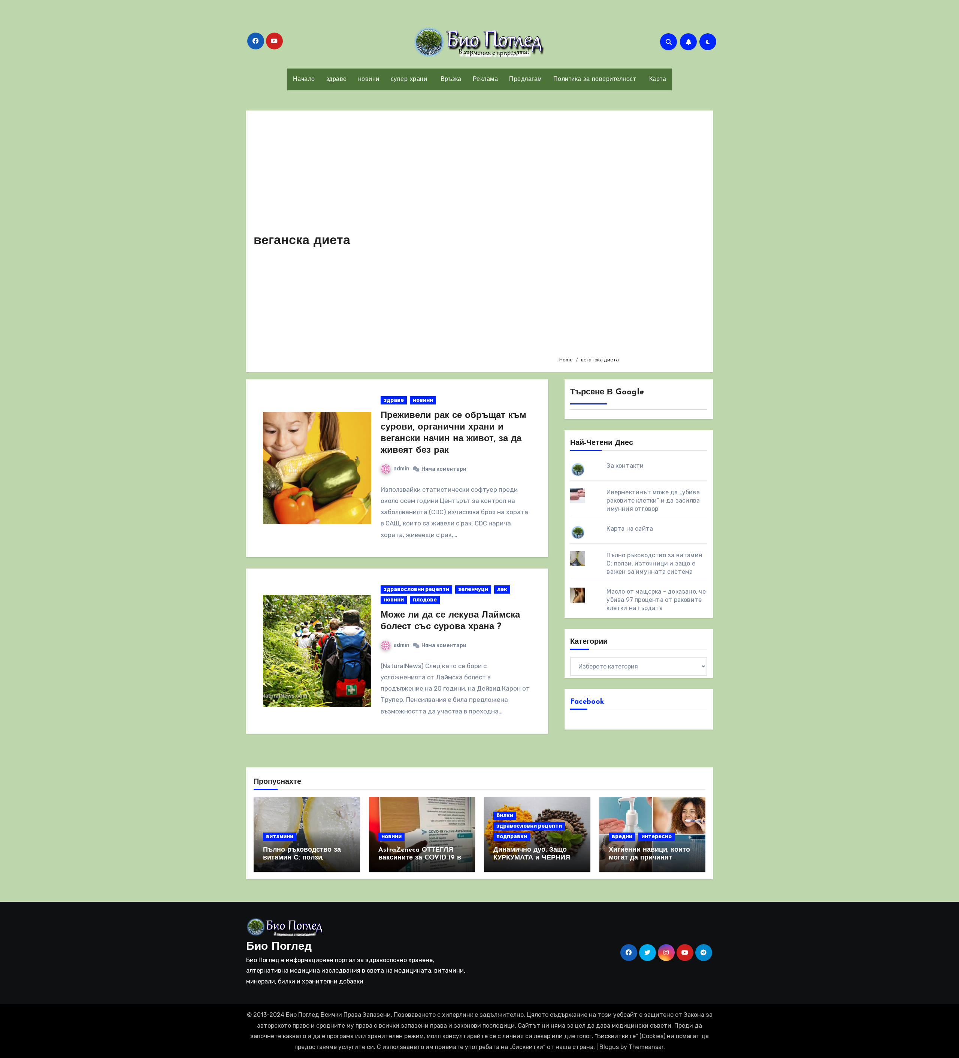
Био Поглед (279, 947)
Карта (656, 79)
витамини (279, 836)
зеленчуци (473, 589)
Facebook (587, 702)
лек (502, 589)
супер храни (409, 79)
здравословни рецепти (416, 589)
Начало (304, 79)
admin (401, 469)
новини (368, 79)
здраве (336, 79)
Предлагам (525, 79)
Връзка (450, 79)
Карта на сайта (629, 528)
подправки (511, 836)
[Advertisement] (630, 234)
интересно (656, 836)
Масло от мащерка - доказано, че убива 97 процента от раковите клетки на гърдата (656, 600)
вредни (622, 836)
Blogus (609, 1047)
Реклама (485, 79)
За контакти (625, 465)
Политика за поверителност (594, 79)
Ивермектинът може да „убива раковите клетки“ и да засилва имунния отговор (653, 500)
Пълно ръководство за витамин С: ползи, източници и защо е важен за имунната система (654, 563)
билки (504, 815)
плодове (425, 600)
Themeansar (646, 1047)
